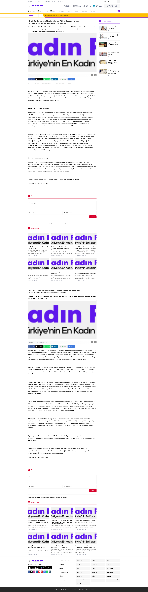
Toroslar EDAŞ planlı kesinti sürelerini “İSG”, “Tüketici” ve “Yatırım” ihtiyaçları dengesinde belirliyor (62, 522)
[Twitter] (31, 572)
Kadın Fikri (64, 590)
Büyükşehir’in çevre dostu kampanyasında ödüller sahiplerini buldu (37, 547)
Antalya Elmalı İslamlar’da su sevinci (85, 520)
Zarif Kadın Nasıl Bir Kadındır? (113, 53)
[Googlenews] (44, 572)
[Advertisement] (22, 23)
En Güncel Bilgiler (75, 590)
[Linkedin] (37, 572)
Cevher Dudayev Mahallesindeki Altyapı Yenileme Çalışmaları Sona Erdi (38, 521)
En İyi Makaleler (57, 590)
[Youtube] (39, 572)
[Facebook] (29, 572)
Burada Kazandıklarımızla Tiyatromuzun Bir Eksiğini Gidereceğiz (85, 273)
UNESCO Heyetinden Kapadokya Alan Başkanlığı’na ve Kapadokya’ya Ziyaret (85, 247)
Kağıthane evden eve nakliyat (87, 590)
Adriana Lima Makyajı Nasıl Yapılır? (113, 27)
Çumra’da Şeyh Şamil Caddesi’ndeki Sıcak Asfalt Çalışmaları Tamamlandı (85, 546)
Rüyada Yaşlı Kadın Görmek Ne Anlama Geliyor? (113, 44)
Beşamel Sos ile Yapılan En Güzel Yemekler (112, 62)
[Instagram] (34, 572)
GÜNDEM (38, 23)
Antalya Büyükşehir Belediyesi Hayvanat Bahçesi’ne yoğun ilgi (59, 546)
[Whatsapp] (47, 572)
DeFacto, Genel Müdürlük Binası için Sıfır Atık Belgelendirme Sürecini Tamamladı (61, 248)
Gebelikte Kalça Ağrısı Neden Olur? (114, 35)
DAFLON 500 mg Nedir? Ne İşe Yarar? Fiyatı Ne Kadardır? (113, 71)
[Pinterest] (42, 572)
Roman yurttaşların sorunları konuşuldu (59, 273)
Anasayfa (33, 23)
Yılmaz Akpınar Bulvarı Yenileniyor (37, 272)
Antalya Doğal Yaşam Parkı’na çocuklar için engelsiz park (38, 247)
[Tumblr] (50, 572)
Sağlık (69, 590)
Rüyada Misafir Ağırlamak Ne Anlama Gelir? (57, 15)
